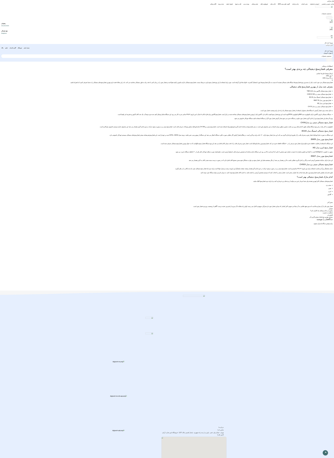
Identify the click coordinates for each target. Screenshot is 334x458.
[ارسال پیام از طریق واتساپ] (325, 452)
